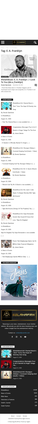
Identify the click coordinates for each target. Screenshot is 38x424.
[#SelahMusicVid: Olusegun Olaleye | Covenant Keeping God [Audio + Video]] (6, 375)
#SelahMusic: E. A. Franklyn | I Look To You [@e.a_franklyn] (18, 81)
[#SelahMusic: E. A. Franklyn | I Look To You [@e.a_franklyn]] (19, 66)
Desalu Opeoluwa (6, 85)
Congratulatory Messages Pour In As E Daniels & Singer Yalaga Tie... (24, 363)
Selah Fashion (5, 406)
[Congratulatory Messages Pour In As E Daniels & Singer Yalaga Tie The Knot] (6, 364)
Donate (25, 416)
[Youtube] (25, 337)
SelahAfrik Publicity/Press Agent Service (19, 418)
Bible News (4, 396)
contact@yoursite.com (23, 333)
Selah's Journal (5, 402)
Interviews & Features (7, 399)
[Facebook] (13, 337)
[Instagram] (17, 337)
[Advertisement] (19, 20)
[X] (21, 337)
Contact (19, 416)
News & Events (7, 136)
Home (2, 47)
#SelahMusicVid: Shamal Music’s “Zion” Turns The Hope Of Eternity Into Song (24, 353)
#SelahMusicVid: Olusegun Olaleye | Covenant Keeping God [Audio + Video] (25, 374)
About (12, 416)
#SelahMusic (5, 76)
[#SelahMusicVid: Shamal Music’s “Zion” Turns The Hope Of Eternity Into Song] (6, 354)
